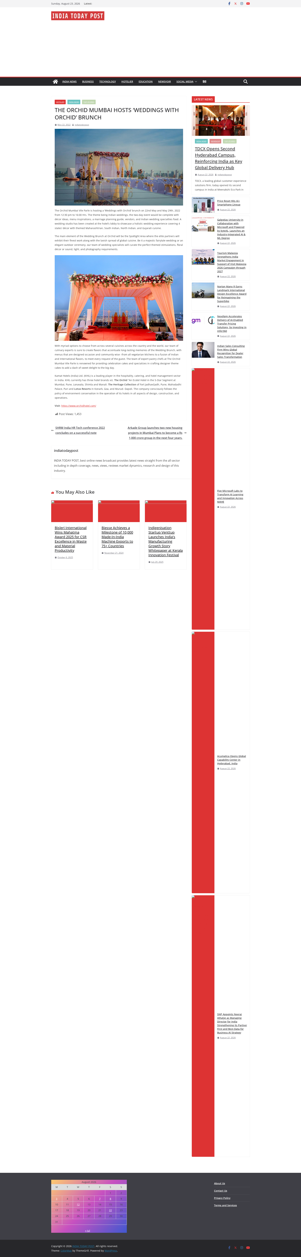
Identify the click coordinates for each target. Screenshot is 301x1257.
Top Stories (88, 102)
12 (78, 1204)
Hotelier (127, 81)
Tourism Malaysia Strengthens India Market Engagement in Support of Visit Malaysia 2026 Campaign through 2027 (231, 262)
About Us (219, 1183)
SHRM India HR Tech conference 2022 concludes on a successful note (80, 430)
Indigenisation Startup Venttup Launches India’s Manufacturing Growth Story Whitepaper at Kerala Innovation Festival (165, 541)
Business (88, 81)
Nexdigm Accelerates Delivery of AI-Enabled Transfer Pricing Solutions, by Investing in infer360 (231, 324)
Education (146, 81)
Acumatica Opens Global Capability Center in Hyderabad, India (231, 759)
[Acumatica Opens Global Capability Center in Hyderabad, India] (203, 762)
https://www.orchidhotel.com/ (78, 405)
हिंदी (204, 81)
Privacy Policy (222, 1198)
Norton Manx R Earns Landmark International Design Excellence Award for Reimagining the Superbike (231, 294)
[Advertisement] (150, 50)
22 (110, 1210)
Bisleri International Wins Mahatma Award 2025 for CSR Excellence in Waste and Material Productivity (71, 539)
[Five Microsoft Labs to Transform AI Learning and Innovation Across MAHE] (203, 499)
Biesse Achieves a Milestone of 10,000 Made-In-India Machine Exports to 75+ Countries (117, 536)
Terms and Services (225, 1205)
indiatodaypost (82, 124)
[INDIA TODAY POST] (55, 81)
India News (69, 81)
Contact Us (220, 1190)
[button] (195, 81)
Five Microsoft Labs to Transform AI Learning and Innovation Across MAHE (230, 496)
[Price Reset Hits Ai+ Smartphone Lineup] (203, 205)
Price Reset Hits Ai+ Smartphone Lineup (228, 202)
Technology (107, 81)
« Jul (87, 1230)
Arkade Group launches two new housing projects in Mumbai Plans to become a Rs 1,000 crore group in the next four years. (155, 433)
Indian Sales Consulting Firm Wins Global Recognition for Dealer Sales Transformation (231, 351)
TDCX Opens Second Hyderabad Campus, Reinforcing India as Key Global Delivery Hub (218, 158)
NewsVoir (164, 81)
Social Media (184, 81)
